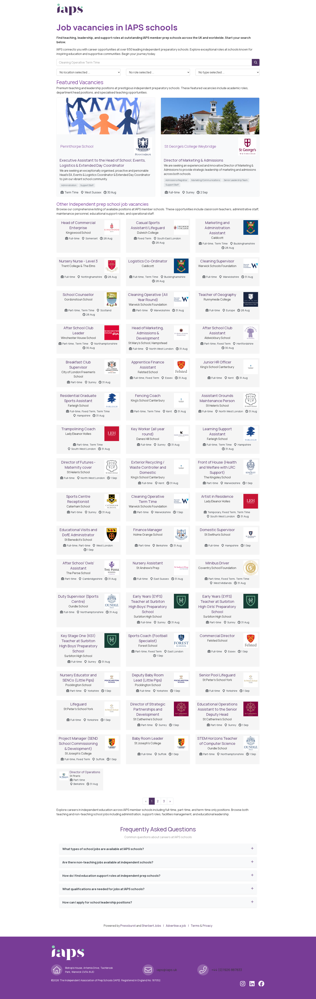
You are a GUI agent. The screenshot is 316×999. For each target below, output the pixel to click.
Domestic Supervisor (217, 529)
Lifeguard (78, 704)
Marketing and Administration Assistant (217, 227)
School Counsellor (78, 294)
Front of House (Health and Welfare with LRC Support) (217, 467)
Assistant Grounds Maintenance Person (217, 398)
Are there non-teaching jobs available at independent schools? (107, 862)
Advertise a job (176, 926)
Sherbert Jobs (151, 926)
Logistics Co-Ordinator (147, 261)
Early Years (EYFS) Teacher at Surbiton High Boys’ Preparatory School (148, 604)
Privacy (207, 926)
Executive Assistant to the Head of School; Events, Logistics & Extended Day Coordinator (103, 163)
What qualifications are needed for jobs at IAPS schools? (103, 889)
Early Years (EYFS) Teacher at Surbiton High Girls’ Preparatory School (217, 604)
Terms (195, 926)
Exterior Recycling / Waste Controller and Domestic (148, 467)
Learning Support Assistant (217, 431)
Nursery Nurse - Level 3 (78, 261)
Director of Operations (85, 772)
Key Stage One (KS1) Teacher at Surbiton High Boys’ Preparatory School (78, 643)
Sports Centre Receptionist (78, 499)
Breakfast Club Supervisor (78, 365)
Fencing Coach (148, 395)
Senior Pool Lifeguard (217, 675)
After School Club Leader (78, 330)
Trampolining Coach (78, 428)
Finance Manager (147, 529)
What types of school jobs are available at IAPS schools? (103, 849)
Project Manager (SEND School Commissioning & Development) (78, 743)
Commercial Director (217, 635)
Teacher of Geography (217, 294)
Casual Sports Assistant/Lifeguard (148, 225)
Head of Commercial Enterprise (78, 225)
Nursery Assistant (148, 563)
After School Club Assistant (217, 330)
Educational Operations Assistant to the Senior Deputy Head (217, 709)
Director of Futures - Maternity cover (78, 465)
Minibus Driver (217, 563)
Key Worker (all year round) (148, 431)
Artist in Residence (217, 496)
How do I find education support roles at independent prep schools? (111, 876)
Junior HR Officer (217, 362)
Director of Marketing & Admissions (193, 160)
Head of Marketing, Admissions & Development (148, 333)
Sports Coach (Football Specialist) (147, 638)
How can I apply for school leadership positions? (97, 902)
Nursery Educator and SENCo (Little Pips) (78, 678)
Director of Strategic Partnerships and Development (147, 709)
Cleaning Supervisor (217, 261)
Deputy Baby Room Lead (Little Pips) (148, 678)
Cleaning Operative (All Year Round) (148, 297)
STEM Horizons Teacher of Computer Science (217, 741)
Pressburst (128, 926)
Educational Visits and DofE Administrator (78, 532)
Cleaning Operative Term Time (147, 499)
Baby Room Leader (147, 738)
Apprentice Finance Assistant (147, 365)
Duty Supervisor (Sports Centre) (78, 599)
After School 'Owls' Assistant (78, 566)
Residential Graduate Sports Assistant (78, 398)
